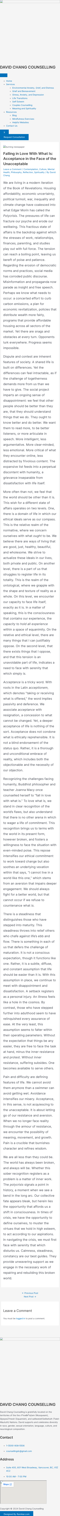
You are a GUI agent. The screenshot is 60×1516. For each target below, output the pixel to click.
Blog (14, 115)
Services (10, 84)
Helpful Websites (20, 122)
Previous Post (30, 1293)
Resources (11, 112)
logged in (20, 1318)
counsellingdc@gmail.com (19, 1451)
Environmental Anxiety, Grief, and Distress (33, 88)
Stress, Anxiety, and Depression (28, 94)
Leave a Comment (12, 169)
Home (9, 81)
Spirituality (39, 172)
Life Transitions (19, 98)
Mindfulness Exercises (23, 119)
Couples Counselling (22, 105)
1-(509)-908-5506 (15, 1445)
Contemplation (31, 169)
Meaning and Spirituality (24, 108)
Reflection (28, 172)
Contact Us (11, 126)
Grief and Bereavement (23, 91)
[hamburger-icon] (3, 75)
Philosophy (16, 172)
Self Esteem (18, 101)
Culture (42, 169)
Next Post (30, 1296)
